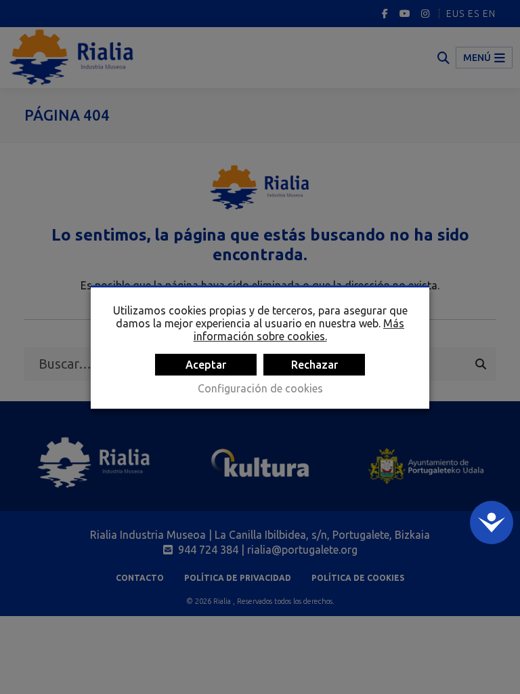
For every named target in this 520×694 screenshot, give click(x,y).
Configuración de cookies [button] (260, 388)
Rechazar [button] (314, 365)
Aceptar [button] (206, 365)
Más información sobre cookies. (299, 329)
